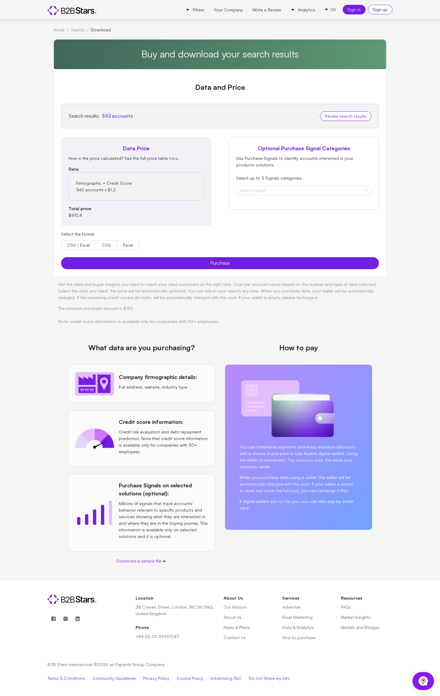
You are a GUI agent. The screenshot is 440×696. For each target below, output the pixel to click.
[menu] (250, 9)
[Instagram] (66, 618)
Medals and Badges (360, 627)
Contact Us (235, 637)
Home (59, 29)
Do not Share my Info (269, 678)
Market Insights (355, 617)
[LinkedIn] (78, 618)
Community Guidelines (114, 678)
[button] (330, 9)
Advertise (291, 606)
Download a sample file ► (141, 560)
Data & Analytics (298, 627)
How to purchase (298, 637)
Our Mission (235, 606)
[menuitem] (195, 9)
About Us (233, 617)
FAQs (346, 606)
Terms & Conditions (66, 678)
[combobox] (240, 190)
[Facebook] (54, 618)
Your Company (228, 9)
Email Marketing (297, 617)
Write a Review (266, 9)
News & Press (237, 627)
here (173, 158)
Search (78, 29)
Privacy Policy (156, 678)
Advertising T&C (226, 678)
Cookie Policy (190, 678)
